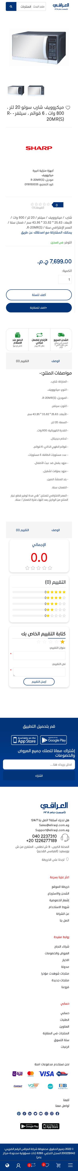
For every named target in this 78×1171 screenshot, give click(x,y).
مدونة (65, 966)
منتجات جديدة (60, 980)
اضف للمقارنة (37, 307)
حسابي (65, 1013)
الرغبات (65, 1046)
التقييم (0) (22, 361)
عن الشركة (62, 913)
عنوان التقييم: (59, 647)
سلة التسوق (61, 1040)
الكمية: (67, 270)
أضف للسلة (39, 295)
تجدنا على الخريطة (53, 859)
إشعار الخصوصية (59, 900)
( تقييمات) (38, 207)
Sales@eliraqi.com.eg (54, 825)
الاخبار (65, 960)
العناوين (64, 1026)
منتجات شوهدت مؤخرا (55, 973)
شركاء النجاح (61, 946)
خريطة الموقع (60, 886)
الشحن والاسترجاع (58, 893)
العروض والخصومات (57, 953)
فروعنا (65, 987)
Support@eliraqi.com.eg (52, 830)
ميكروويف (47, 175)
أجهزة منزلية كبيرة (43, 170)
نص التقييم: (59, 664)
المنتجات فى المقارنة (56, 1033)
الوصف (55, 361)
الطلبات (64, 1019)
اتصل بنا (64, 920)
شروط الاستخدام (59, 907)
